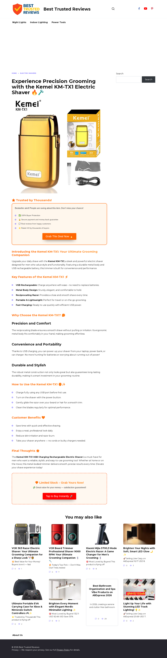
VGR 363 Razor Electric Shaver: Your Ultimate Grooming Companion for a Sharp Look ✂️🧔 (27, 553)
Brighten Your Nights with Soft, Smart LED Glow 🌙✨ (139, 551)
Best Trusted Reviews (67, 9)
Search (119, 73)
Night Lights (19, 22)
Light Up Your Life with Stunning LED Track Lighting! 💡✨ (137, 606)
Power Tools (59, 22)
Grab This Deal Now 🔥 (59, 236)
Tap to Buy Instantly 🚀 (59, 496)
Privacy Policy (63, 650)
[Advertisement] (83, 48)
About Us (17, 635)
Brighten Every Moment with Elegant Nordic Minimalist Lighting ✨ (63, 606)
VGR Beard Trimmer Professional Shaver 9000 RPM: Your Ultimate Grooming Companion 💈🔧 (64, 554)
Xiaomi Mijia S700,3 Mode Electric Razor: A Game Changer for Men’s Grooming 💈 (101, 553)
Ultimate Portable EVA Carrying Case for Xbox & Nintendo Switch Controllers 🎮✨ (27, 608)
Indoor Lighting (39, 22)
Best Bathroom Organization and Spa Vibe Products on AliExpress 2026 (102, 590)
